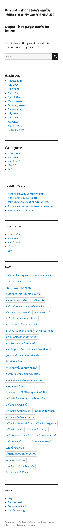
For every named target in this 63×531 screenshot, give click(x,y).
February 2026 (16, 105)
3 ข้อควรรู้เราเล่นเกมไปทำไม (23, 197)
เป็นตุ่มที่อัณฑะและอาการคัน (21, 454)
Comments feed (17, 506)
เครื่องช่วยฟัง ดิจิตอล (44, 410)
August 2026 (15, 80)
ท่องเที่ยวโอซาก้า (42, 312)
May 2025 (13, 121)
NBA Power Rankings (18, 287)
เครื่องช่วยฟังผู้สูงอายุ (45, 423)
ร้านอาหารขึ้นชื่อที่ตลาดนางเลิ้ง (22, 367)
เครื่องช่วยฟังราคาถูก (36, 429)
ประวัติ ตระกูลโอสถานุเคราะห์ (21, 324)
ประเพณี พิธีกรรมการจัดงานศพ (22, 337)
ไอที (10, 169)
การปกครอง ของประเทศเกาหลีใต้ (23, 293)
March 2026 (15, 101)
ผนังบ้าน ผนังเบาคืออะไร (20, 210)
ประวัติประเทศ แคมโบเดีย (19, 330)
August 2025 (15, 109)
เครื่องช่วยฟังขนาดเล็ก (17, 404)
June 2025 (13, 117)
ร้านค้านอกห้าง (14, 361)
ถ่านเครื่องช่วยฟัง (35, 306)
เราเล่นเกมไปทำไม (15, 460)
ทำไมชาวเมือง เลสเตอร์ (18, 312)
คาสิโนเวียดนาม (14, 306)
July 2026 (13, 84)
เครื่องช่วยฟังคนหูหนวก (18, 410)
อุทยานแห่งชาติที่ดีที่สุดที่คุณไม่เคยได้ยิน (28, 201)
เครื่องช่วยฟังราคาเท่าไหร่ (19, 435)
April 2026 (14, 97)
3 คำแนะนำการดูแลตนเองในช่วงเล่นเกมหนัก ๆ (32, 206)
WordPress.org (16, 510)
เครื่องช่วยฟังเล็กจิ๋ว (16, 441)
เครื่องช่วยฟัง (38, 398)
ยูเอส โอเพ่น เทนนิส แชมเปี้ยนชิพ (23, 355)
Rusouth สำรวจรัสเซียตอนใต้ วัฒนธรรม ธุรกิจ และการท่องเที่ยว (30, 12)
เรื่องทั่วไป (13, 165)
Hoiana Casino (25, 281)
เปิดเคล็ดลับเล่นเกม (15, 447)
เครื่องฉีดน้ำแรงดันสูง (17, 398)
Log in (11, 498)
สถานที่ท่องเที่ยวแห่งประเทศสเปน (23, 374)
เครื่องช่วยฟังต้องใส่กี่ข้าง (19, 423)
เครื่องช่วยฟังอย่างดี (46, 435)
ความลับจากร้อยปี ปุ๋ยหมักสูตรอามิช (26, 193)
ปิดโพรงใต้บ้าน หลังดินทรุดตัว (21, 343)
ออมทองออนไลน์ (15, 386)
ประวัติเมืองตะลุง (44, 330)
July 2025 (13, 113)
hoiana (10, 281)
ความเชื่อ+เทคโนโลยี (17, 300)
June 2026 (14, 88)
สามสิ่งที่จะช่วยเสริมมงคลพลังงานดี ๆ (25, 380)
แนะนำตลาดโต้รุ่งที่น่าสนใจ (20, 466)
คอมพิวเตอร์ (14, 161)
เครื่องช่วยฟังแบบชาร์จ (40, 441)
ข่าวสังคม (13, 157)
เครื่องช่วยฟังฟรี (14, 429)
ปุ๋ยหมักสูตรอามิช (15, 349)
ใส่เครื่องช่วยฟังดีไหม (17, 472)
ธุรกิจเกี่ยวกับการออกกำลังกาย (21, 318)
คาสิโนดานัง (37, 300)
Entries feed (15, 502)
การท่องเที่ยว (14, 153)
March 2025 (15, 125)
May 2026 (13, 92)
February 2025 (16, 129)
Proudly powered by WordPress (26, 525)
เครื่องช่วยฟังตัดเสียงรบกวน (20, 417)
